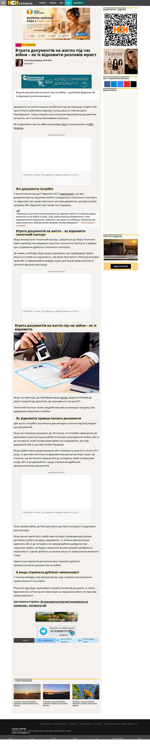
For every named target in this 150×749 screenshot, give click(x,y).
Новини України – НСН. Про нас (90, 724)
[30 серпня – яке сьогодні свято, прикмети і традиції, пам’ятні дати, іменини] (56, 692)
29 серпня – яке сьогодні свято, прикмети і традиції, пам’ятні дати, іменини (84, 703)
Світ (61, 3)
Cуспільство (30, 44)
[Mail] (134, 84)
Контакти (73, 724)
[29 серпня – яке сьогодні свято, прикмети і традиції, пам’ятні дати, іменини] (85, 692)
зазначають (67, 193)
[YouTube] (127, 84)
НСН (64, 124)
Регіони (52, 3)
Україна (42, 3)
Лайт (68, 3)
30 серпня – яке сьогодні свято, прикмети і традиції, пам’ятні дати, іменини (55, 703)
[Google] (120, 84)
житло (64, 397)
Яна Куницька (36, 60)
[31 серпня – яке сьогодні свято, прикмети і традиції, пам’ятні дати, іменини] (27, 692)
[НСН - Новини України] (56, 631)
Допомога (78, 3)
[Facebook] (107, 84)
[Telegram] (114, 84)
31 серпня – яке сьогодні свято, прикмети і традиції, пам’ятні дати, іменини (26, 703)
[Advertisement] (56, 153)
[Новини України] (20, 2)
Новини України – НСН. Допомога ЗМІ (53, 724)
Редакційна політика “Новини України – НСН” (121, 724)
